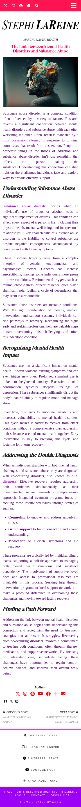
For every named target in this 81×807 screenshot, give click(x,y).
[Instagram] (13, 6)
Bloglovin (42, 781)
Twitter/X (42, 735)
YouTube (42, 769)
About (20, 795)
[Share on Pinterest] (17, 701)
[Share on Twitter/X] (11, 701)
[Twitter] (5, 6)
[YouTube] (40, 693)
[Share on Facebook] (5, 701)
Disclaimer (60, 795)
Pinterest (42, 758)
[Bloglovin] (56, 693)
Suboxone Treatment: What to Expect (61, 717)
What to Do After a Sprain (17, 717)
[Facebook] (29, 6)
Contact (38, 795)
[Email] (63, 693)
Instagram (42, 746)
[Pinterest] (21, 6)
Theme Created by (40, 801)
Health (52, 39)
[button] (75, 6)
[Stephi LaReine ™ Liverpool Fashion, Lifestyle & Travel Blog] (40, 19)
